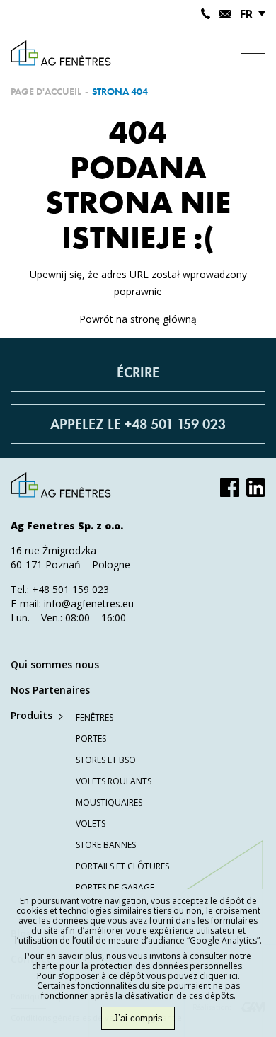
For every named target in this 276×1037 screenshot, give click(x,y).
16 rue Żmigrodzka (53, 550)
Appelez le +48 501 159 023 (138, 424)
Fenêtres (94, 717)
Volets (90, 824)
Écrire (138, 372)
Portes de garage (115, 887)
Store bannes (106, 845)
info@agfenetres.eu (89, 603)
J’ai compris (138, 1018)
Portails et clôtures (122, 866)
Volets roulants (113, 781)
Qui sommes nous (55, 664)
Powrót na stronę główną (138, 319)
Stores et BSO (106, 760)
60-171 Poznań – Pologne (70, 564)
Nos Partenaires (50, 690)
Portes (91, 739)
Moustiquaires (109, 802)
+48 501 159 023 (70, 589)
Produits (31, 715)
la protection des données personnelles (161, 966)
